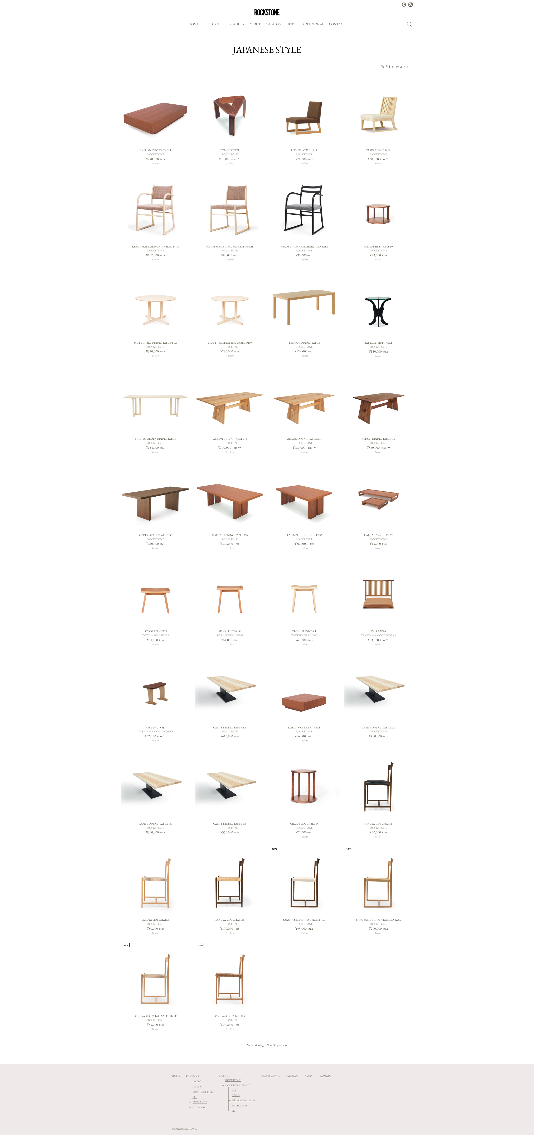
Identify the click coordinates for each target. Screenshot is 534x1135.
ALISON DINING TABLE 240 (230, 439)
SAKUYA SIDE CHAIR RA (229, 1016)
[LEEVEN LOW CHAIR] (304, 110)
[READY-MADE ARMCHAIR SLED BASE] (155, 206)
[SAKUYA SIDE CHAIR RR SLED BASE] (378, 879)
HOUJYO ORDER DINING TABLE (155, 439)
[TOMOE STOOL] (229, 110)
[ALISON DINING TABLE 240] (229, 398)
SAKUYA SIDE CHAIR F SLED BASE (304, 920)
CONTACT (326, 1075)
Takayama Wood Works (243, 1100)
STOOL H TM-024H (304, 631)
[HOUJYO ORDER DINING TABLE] (155, 398)
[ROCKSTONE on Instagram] (410, 4)
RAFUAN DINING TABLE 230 (230, 535)
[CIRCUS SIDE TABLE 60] (378, 206)
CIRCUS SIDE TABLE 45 (304, 823)
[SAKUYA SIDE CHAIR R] (229, 879)
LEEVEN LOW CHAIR (304, 150)
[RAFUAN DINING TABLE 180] (304, 495)
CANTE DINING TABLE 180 (155, 823)
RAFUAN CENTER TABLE (155, 150)
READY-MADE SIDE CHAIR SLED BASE (229, 246)
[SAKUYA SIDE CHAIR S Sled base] (155, 976)
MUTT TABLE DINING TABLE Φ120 (155, 342)
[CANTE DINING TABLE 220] (229, 687)
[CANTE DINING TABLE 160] (229, 783)
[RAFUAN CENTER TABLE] (155, 110)
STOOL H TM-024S (229, 631)
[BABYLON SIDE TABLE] (378, 302)
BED (195, 1097)
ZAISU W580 (378, 631)
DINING (197, 1086)
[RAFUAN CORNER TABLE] (304, 687)
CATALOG (292, 1075)
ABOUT (309, 1075)
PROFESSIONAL (270, 1075)
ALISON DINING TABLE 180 (378, 439)
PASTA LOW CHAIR (378, 150)
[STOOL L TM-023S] (155, 591)
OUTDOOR (199, 1107)
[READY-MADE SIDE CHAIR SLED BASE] (229, 206)
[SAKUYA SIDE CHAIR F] (378, 783)
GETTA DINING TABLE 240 (155, 535)
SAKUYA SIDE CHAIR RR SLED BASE (378, 920)
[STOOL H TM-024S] (229, 591)
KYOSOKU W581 (155, 727)
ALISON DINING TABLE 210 (304, 439)
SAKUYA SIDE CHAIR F (378, 823)
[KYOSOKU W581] (155, 687)
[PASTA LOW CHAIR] (378, 110)
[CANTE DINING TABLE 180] (155, 783)
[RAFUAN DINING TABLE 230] (229, 495)
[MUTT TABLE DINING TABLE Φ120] (155, 302)
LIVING (197, 1081)
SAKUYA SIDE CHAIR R (229, 920)
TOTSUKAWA (239, 1105)
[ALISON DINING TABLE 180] (378, 398)
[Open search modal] (411, 24)
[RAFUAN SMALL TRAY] (378, 495)
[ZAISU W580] (378, 591)
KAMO (235, 1095)
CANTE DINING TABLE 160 (229, 823)
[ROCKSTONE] (267, 12)
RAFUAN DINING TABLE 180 (304, 535)
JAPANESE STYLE (203, 1092)
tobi (234, 1090)
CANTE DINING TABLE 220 (229, 727)
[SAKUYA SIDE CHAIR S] (155, 879)
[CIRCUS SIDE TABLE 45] (304, 783)
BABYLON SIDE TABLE (378, 342)
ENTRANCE (200, 1102)
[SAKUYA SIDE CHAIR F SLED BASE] (304, 879)
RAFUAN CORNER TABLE (304, 727)
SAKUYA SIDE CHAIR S (156, 920)
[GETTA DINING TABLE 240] (155, 495)
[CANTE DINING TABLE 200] (378, 687)
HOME (176, 1075)
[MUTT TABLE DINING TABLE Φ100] (229, 302)
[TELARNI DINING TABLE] (304, 302)
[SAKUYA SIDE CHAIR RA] (229, 976)
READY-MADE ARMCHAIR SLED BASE (155, 246)
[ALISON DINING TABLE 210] (304, 398)
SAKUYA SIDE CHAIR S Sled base (155, 1016)
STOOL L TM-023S (156, 631)
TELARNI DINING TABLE (304, 342)
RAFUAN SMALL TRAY (378, 535)
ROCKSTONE (233, 1080)
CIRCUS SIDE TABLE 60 (378, 246)
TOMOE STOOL (230, 150)
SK (233, 1110)
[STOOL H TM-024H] (304, 591)
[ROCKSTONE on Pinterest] (403, 4)
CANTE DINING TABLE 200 (378, 727)
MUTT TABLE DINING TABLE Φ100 (230, 342)
